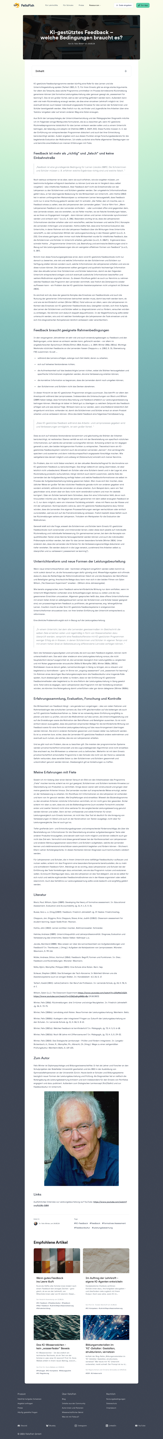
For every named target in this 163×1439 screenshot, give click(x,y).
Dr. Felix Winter (78, 44)
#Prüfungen (40, 1371)
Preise (81, 5)
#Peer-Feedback (42, 1306)
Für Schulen (68, 5)
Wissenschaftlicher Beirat (72, 1412)
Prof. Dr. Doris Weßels (47, 1367)
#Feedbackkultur (82, 1228)
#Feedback (95, 1223)
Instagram (82, 1426)
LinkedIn (112, 1426)
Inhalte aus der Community (73, 1403)
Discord (24, 1426)
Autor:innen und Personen (72, 1408)
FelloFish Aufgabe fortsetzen (29, 1399)
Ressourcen (94, 5)
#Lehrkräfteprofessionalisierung (62, 1306)
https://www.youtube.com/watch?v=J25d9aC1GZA (102, 993)
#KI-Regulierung (42, 1373)
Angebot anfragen (25, 1403)
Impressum (111, 1408)
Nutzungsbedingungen (115, 1399)
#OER (88, 1373)
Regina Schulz (94, 1370)
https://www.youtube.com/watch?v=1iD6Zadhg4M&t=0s (61, 996)
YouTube (141, 1426)
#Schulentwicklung (43, 1308)
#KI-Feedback (81, 1223)
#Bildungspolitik (65, 1371)
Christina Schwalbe (110, 1370)
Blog (64, 1399)
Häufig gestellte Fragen (27, 1412)
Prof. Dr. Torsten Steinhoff (98, 1305)
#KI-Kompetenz (92, 1308)
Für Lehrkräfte (51, 5)
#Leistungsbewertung (102, 1228)
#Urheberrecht (96, 1373)
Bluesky (52, 1426)
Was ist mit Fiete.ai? (70, 1417)
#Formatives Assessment (114, 1223)
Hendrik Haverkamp (46, 1299)
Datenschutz (111, 1403)
